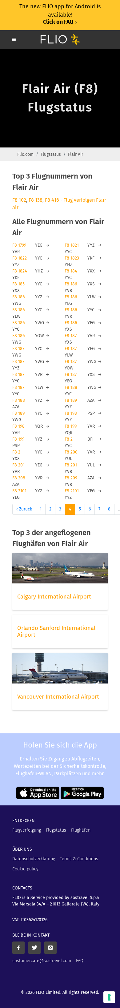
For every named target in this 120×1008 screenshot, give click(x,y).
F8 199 (71, 426)
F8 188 (71, 387)
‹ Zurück (24, 509)
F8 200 (71, 452)
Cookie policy (25, 869)
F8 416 (52, 200)
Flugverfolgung (26, 830)
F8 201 (18, 465)
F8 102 (19, 200)
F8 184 (71, 271)
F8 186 (71, 284)
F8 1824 (19, 271)
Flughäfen (80, 830)
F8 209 (71, 478)
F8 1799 (19, 245)
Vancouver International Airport (58, 696)
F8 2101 (19, 491)
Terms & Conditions (79, 858)
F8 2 (69, 439)
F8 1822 (19, 258)
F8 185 (18, 284)
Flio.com (25, 154)
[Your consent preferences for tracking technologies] (109, 997)
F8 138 (35, 200)
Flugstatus (51, 154)
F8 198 (71, 413)
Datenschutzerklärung (33, 858)
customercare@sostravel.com (41, 960)
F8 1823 (72, 258)
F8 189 (71, 400)
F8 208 (18, 478)
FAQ (79, 960)
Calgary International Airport (54, 596)
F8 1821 (72, 245)
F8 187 (71, 335)
